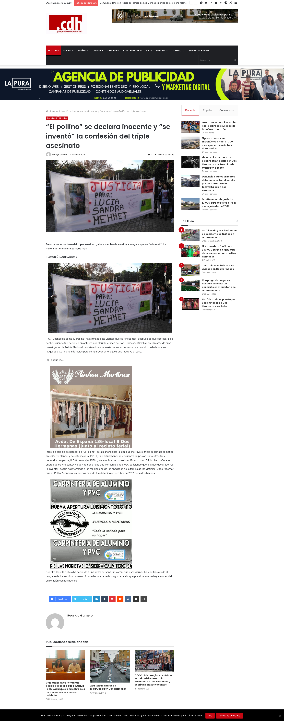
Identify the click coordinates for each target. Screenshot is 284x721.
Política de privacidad (229, 715)
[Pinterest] (112, 599)
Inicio (51, 111)
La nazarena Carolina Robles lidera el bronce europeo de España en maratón (219, 126)
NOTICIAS (53, 50)
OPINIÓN (161, 50)
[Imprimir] (144, 599)
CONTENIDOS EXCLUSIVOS (137, 50)
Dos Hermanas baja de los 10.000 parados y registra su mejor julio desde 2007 (219, 203)
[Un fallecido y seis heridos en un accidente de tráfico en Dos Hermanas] (190, 235)
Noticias (60, 111)
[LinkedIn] (96, 599)
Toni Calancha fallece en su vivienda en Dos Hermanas (218, 267)
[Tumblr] (104, 599)
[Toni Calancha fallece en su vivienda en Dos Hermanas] (190, 270)
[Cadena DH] (66, 23)
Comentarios (226, 110)
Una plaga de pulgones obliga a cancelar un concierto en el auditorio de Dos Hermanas (219, 285)
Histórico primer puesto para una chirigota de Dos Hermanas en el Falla (219, 303)
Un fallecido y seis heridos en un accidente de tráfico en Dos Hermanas (219, 234)
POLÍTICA (83, 50)
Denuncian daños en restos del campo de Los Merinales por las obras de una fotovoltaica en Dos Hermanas (155, 2)
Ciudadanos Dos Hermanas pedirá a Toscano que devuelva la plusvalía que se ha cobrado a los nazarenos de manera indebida (65, 689)
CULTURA (98, 50)
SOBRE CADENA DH (199, 50)
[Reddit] (120, 599)
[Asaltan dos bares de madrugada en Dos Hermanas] (110, 666)
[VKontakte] (128, 599)
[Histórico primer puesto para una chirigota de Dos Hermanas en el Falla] (190, 304)
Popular (207, 110)
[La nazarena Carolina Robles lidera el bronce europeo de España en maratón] (190, 127)
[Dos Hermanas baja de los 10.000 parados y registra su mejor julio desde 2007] (190, 204)
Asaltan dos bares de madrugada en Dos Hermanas (108, 687)
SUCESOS (68, 50)
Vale (210, 715)
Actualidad (52, 118)
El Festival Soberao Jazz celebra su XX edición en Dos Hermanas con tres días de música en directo (219, 162)
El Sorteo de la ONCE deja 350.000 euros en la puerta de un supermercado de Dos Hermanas (219, 251)
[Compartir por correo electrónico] (136, 599)
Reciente (190, 110)
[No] (280, 715)
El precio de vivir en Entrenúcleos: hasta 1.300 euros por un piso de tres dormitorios (217, 143)
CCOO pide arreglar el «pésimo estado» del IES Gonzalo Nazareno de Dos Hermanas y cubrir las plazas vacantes (153, 680)
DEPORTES (113, 50)
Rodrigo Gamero (59, 154)
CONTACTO (178, 50)
